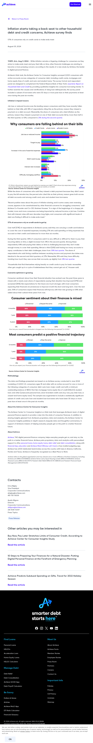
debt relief (52, 443)
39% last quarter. (58, 250)
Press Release (14, 518)
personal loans (26, 443)
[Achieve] (46, 602)
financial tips (13, 446)
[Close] (90, 727)
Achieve (11, 437)
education (23, 446)
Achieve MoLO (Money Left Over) (44, 446)
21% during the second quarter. (50, 118)
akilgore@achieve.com (17, 507)
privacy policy (25, 731)
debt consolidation (68, 443)
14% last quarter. (68, 259)
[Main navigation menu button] (90, 4)
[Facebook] (36, 628)
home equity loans (40, 443)
